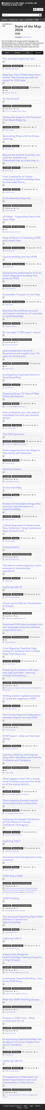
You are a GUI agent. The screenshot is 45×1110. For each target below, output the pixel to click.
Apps (31, 1106)
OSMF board (10, 888)
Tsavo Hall (16, 168)
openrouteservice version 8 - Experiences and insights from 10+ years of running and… (21, 353)
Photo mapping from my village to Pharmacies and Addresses (21, 452)
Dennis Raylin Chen (11, 932)
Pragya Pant (9, 444)
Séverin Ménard (10, 642)
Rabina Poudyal (21, 444)
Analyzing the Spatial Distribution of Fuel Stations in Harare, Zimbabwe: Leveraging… (21, 822)
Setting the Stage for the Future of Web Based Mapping (22, 119)
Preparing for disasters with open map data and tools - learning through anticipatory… (21, 673)
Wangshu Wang (10, 326)
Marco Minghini (11, 794)
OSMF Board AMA (13, 876)
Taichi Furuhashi (10, 730)
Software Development (20, 88)
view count (38, 52)
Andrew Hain (9, 267)
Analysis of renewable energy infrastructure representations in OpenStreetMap (22, 507)
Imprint (37, 1106)
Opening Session (12, 469)
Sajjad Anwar (10, 618)
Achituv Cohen (9, 192)
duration (17, 52)
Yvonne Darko (9, 463)
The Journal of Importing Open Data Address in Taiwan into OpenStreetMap (22, 919)
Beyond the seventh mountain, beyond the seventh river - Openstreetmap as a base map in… (21, 158)
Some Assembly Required (16, 198)
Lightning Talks (17, 66)
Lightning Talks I (12, 841)
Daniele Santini (10, 251)
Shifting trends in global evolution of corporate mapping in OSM (21, 697)
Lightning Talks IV (12, 1061)
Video (24, 37)
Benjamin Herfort (10, 709)
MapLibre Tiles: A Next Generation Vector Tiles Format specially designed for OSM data (22, 78)
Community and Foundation (21, 106)
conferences (13, 20)
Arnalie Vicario (19, 888)
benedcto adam (10, 541)
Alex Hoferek (9, 387)
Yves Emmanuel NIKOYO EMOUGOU (18, 1095)
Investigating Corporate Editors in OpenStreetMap (21, 376)
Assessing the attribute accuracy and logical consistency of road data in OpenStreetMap (22, 313)
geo (21, 20)
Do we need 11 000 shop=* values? (22, 332)
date (27, 52)
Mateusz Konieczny (11, 345)
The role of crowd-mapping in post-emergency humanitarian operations (22, 568)
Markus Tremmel (10, 93)
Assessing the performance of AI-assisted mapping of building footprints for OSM (22, 276)
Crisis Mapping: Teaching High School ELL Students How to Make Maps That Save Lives (21, 651)
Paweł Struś (9, 171)
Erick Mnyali (9, 1055)
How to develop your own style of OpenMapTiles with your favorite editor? (21, 415)
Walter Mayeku (11, 994)
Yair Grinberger (24, 794)
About (26, 1106)
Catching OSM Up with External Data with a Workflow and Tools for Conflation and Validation (22, 758)
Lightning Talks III (12, 587)
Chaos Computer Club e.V (13, 1106)
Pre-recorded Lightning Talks (19, 58)
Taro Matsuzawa (10, 428)
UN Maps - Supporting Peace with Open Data (21, 218)
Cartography (17, 425)
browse (4, 20)
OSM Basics (16, 746)
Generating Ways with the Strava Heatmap (21, 137)
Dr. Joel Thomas (10, 664)
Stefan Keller (9, 773)
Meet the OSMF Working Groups (21, 999)
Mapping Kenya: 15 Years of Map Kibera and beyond (21, 395)
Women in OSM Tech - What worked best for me (19, 1020)
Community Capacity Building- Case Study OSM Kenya (22, 980)
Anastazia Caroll (10, 1033)
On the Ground (11, 98)
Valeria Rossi (9, 581)
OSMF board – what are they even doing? (21, 737)
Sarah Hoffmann (10, 211)
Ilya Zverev (8, 498)
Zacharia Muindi (23, 972)
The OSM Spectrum (13, 434)
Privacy (19, 1108)
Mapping (15, 127)
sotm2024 (28, 20)
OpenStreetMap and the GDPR (20, 257)
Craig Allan (28, 888)
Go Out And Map (12, 487)
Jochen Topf (9, 111)
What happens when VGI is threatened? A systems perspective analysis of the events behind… (22, 782)
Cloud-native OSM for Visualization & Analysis (22, 605)
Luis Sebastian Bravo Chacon (14, 813)
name (7, 52)
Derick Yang (9, 149)
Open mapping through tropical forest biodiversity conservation (20, 802)
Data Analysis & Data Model (22, 205)
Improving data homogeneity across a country (22, 859)
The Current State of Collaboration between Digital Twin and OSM (22, 716)
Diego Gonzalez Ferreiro (13, 232)
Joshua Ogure (21, 406)
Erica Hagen (10, 406)
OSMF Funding (11, 898)
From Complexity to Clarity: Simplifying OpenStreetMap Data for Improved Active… (21, 179)
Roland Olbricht (15, 892)
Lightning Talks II (12, 938)
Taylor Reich (9, 305)
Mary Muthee (23, 994)
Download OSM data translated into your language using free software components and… (22, 627)
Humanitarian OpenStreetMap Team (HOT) (20, 688)
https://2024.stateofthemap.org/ (12, 49)
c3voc (26, 1108)
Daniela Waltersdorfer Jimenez (15, 911)
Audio (29, 37)
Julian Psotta (9, 369)
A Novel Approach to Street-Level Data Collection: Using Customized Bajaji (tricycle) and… (22, 528)
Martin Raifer (9, 130)
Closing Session (11, 547)
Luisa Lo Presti (9, 519)
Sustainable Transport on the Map (21, 294)
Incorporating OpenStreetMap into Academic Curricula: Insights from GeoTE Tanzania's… (22, 1042)
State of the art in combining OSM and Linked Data (21, 239)
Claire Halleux (9, 870)
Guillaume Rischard (24, 890)
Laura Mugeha (10, 972)
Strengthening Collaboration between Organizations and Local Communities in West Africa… (21, 1080)
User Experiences (18, 227)
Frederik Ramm (21, 111)
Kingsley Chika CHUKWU (13, 835)
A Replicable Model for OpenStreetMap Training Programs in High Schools (22, 957)
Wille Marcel (21, 618)
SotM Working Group (12, 69)
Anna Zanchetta (10, 288)
